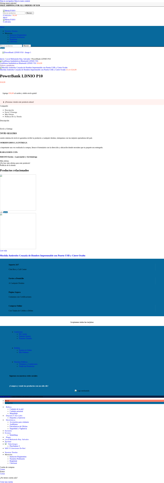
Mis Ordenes (24, 352)
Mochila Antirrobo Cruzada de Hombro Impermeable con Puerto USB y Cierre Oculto (33, 70)
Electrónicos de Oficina (18, 426)
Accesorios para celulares (19, 422)
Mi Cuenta (23, 334)
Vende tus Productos (26, 366)
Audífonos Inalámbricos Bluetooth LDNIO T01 (18, 63)
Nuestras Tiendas (25, 338)
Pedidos (17, 348)
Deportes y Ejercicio (17, 418)
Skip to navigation (7, 1)
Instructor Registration (18, 35)
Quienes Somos (25, 336)
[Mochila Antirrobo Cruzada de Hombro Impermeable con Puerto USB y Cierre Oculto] (18, 210)
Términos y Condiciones (28, 364)
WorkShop (14, 435)
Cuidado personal (16, 411)
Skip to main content (22, 1)
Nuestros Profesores (17, 37)
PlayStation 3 (15, 446)
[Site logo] (9, 11)
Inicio (2, 59)
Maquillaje (14, 413)
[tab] (9, 110)
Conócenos (18, 332)
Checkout (13, 41)
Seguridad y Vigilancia (18, 429)
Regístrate (13, 39)
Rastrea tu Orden (25, 350)
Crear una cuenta (6, 482)
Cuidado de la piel (16, 409)
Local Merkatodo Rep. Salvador (18, 59)
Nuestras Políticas (20, 362)
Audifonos (14, 424)
